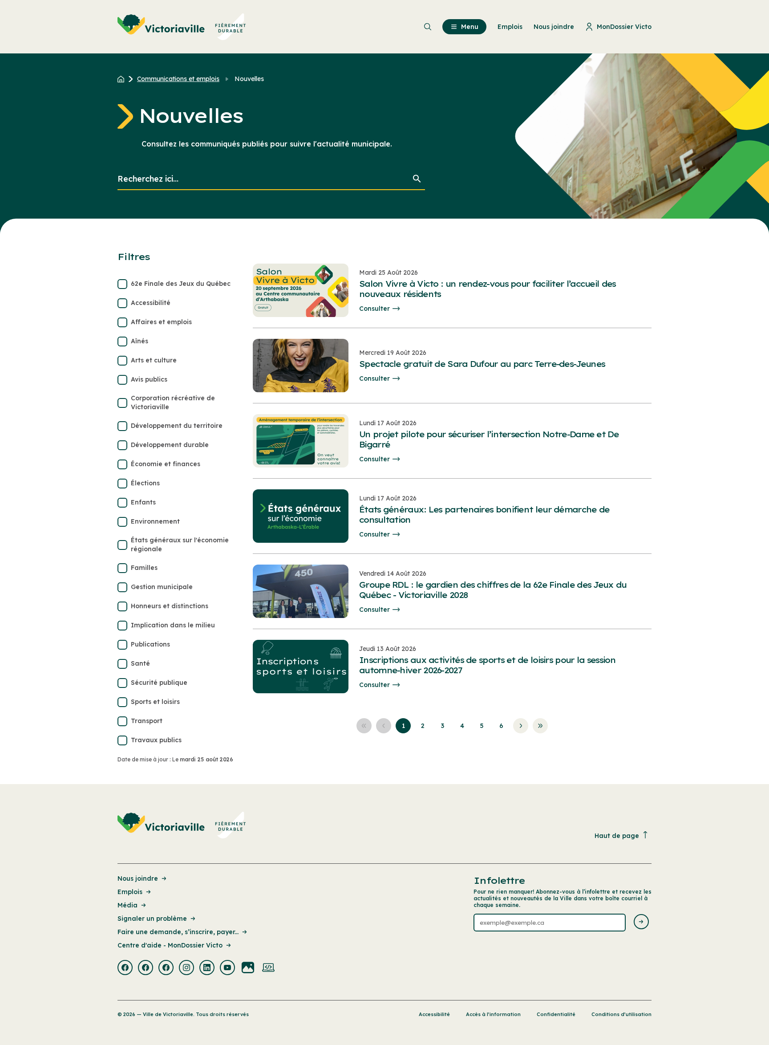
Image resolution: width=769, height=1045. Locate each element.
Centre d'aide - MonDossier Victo (170, 945)
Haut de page (617, 836)
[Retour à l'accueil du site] (123, 79)
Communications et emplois (178, 79)
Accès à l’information (493, 1014)
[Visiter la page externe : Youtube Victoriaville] (227, 968)
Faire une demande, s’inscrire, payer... (178, 932)
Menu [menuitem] (469, 27)
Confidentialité (556, 1014)
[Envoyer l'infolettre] (641, 922)
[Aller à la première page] (364, 725)
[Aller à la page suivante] (520, 725)
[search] (271, 179)
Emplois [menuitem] (510, 27)
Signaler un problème (152, 919)
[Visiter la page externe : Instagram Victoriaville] (186, 968)
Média (127, 905)
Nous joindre (137, 878)
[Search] (417, 179)
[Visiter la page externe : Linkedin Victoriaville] (207, 968)
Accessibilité (434, 1014)
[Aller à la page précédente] (383, 725)
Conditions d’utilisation (621, 1014)
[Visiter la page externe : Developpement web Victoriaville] (268, 968)
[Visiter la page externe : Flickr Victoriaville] (247, 968)
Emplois (129, 892)
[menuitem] (181, 26)
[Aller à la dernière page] (540, 725)
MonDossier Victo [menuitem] (624, 27)
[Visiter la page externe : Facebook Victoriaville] (125, 968)
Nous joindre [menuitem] (554, 27)
